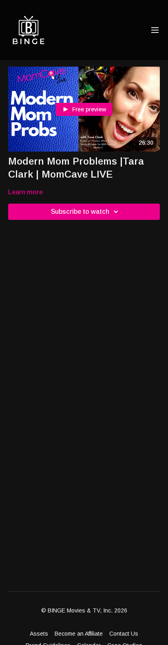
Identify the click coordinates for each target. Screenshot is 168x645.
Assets (39, 633)
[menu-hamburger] (155, 30)
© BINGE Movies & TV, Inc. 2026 (84, 610)
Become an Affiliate (79, 633)
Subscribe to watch (80, 211)
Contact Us (123, 633)
